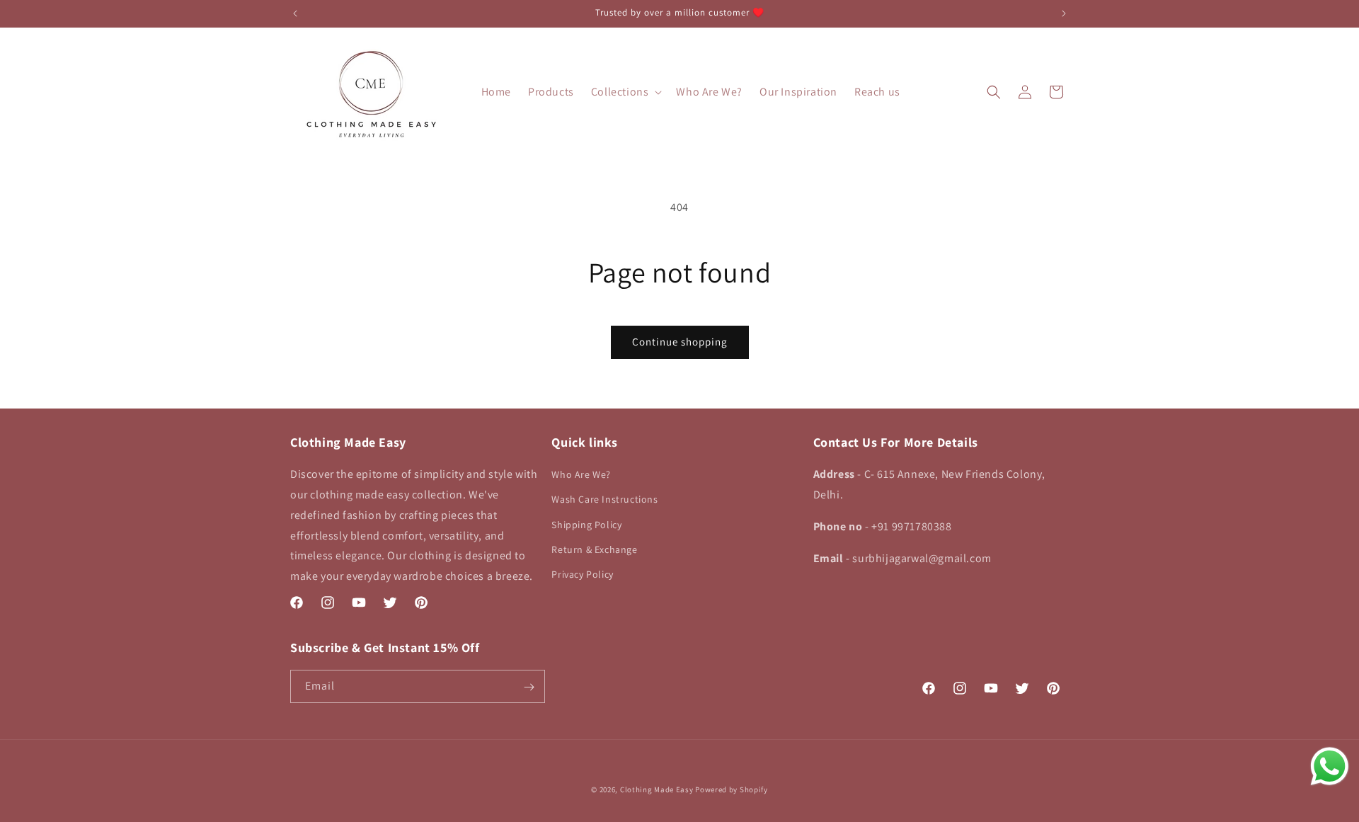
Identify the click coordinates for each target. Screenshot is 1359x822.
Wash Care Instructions (604, 499)
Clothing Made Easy (657, 789)
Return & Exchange (594, 549)
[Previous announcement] (295, 13)
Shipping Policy (586, 524)
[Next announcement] (1063, 13)
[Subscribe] (528, 687)
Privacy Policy (582, 574)
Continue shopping (680, 341)
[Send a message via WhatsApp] (1329, 766)
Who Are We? (581, 474)
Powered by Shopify (731, 789)
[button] (625, 92)
